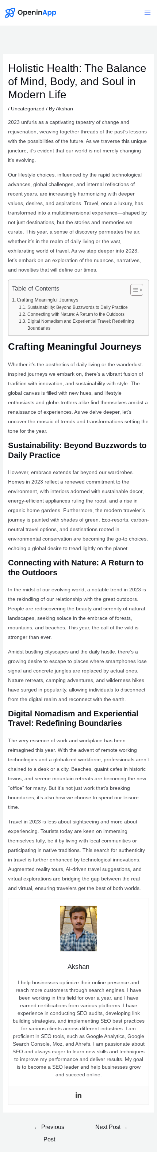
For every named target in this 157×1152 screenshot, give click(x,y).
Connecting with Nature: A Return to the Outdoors (75, 314)
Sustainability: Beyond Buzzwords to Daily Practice (77, 307)
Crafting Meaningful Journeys (47, 300)
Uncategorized (28, 108)
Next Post (111, 1127)
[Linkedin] (78, 1095)
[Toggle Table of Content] (133, 290)
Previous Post (49, 1129)
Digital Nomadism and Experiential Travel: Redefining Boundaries (80, 325)
